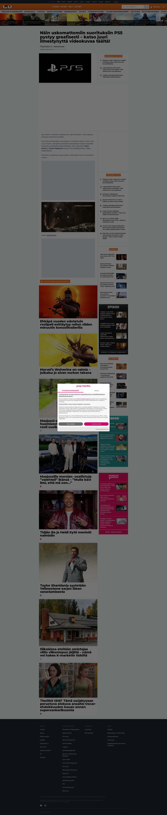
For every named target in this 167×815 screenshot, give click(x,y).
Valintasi (96, 390)
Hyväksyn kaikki (96, 424)
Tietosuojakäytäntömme (102, 429)
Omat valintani (71, 424)
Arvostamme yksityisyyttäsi (70, 390)
